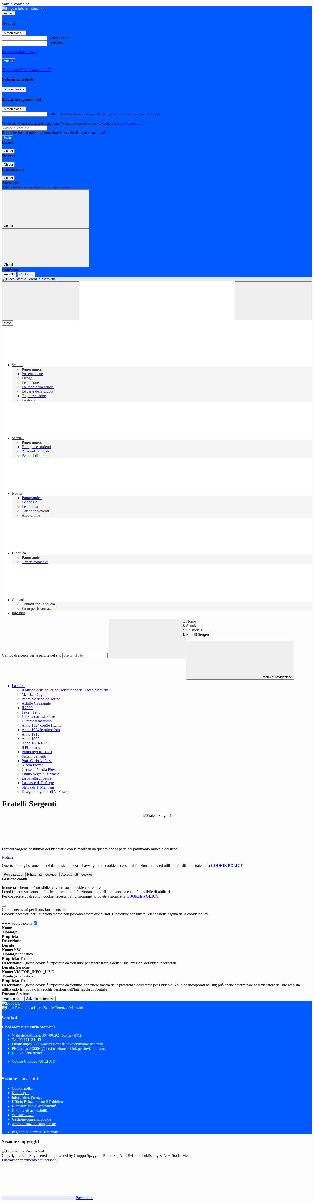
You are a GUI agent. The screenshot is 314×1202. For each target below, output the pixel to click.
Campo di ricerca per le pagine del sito (31, 655)
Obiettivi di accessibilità (30, 1110)
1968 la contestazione (38, 716)
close (8, 323)
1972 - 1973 (31, 712)
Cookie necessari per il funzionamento (32, 909)
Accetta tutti (76, 874)
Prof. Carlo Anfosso (37, 761)
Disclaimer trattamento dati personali (30, 1160)
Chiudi (8, 151)
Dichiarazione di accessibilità (34, 1106)
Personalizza (13, 874)
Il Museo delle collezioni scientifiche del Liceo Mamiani (65, 690)
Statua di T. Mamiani (38, 787)
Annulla (9, 274)
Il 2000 (27, 708)
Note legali (20, 1093)
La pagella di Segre (37, 778)
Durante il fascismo (37, 721)
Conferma (26, 274)
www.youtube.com (17, 923)
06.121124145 (30, 1040)
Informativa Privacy (27, 1097)
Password (55, 43)
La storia (193, 630)
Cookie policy (23, 1088)
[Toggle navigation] (40, 300)
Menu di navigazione (277, 677)
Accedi (9, 13)
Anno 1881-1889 (35, 743)
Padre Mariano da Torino (41, 699)
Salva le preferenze (40, 999)
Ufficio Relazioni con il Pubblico (37, 1102)
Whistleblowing (24, 1115)
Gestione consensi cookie (31, 1119)
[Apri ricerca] (273, 300)
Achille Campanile (36, 703)
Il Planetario (31, 747)
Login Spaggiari (128, 123)
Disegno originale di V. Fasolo (45, 791)
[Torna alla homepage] (157, 279)
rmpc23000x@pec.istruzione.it (65, 1048)
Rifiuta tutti (41, 874)
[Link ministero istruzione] (23, 8)
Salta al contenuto (15, 4)
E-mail (53, 114)
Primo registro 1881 (37, 752)
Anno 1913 (30, 734)
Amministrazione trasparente (34, 1124)
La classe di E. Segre (38, 783)
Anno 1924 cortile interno (42, 725)
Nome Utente (58, 38)
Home (191, 621)
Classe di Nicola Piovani (41, 769)
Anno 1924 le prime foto (41, 730)
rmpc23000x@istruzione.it (63, 1044)
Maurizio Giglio (34, 694)
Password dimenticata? (19, 52)
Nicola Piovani (33, 765)
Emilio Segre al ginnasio (40, 774)
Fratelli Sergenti (34, 756)
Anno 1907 (30, 739)
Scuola (191, 626)
